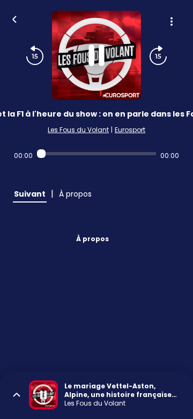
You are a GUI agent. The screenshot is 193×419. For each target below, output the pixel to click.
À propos (92, 238)
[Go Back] (14, 18)
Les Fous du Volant (78, 129)
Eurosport (130, 129)
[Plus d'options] (171, 21)
